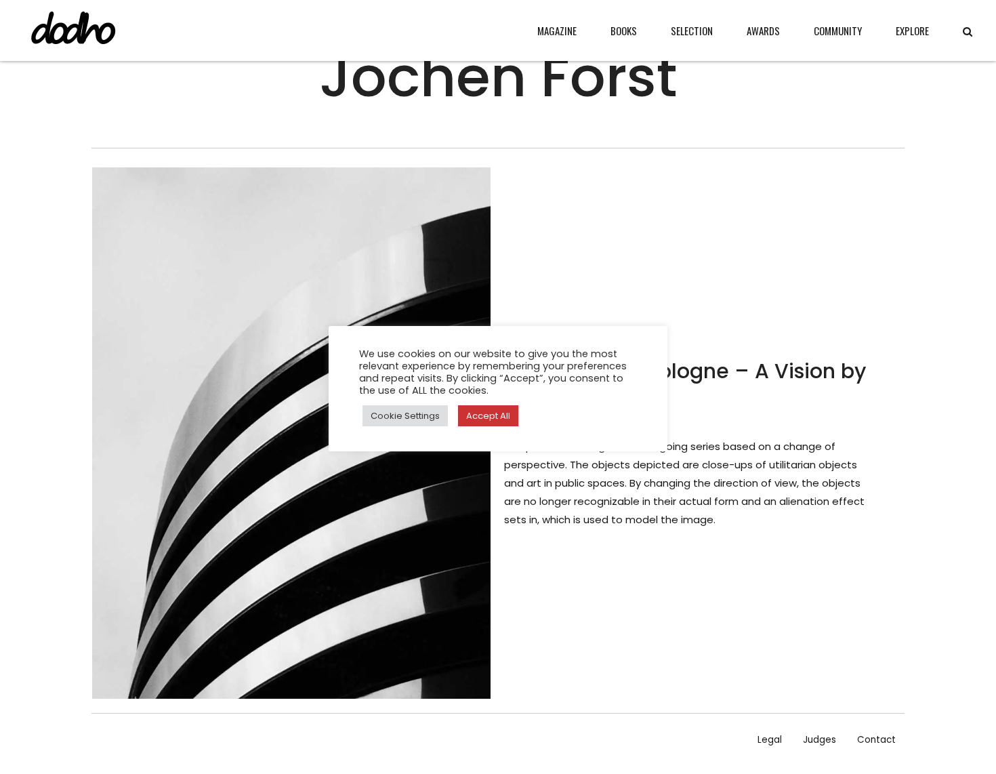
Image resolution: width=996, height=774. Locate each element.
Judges (819, 739)
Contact (876, 739)
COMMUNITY (838, 30)
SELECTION (692, 30)
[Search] (967, 31)
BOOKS (623, 30)
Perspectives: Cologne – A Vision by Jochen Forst (685, 385)
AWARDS (763, 30)
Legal (770, 739)
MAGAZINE (557, 30)
